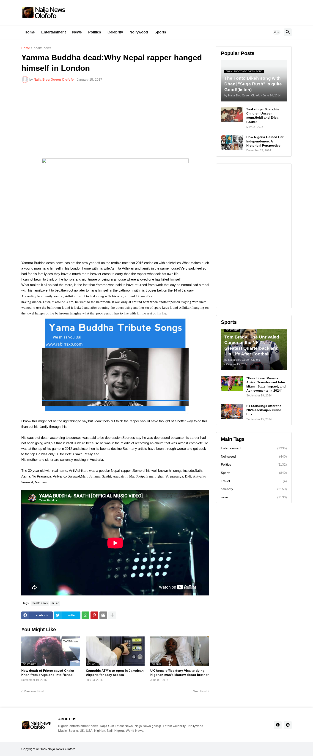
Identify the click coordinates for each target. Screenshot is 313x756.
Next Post (200, 691)
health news (42, 48)
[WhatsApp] (85, 615)
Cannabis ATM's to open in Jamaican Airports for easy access (115, 673)
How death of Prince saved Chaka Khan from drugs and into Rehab (47, 673)
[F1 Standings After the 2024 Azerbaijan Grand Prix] (232, 411)
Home (30, 32)
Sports (160, 32)
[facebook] (278, 725)
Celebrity (115, 32)
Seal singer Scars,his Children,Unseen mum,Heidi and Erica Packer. (262, 115)
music (55, 603)
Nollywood (138, 32)
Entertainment (53, 32)
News (77, 32)
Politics (94, 32)
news (254, 497)
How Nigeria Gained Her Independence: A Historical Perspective (264, 141)
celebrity (254, 489)
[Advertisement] (115, 121)
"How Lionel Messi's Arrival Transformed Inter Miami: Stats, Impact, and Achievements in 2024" (266, 384)
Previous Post (34, 691)
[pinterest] (288, 725)
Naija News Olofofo (61, 749)
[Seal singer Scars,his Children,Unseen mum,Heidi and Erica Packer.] (232, 114)
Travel (254, 481)
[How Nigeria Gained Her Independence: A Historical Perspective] (232, 142)
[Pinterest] (94, 615)
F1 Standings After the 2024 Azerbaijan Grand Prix (263, 410)
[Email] (103, 615)
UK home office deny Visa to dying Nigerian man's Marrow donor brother (179, 673)
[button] (276, 32)
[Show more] (112, 615)
